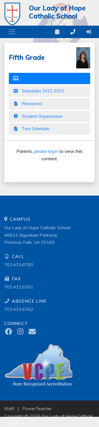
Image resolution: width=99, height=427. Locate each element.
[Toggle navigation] (11, 31)
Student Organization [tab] (41, 116)
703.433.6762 (18, 309)
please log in (46, 151)
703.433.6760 (18, 264)
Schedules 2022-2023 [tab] (42, 91)
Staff (9, 408)
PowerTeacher (37, 408)
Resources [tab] (31, 103)
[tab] (49, 78)
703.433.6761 (18, 287)
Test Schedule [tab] (35, 128)
